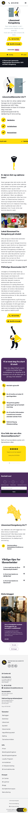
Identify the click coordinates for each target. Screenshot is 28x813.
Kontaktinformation (22, 484)
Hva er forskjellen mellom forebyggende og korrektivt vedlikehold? (13, 626)
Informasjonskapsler (14, 800)
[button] (25, 3)
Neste (14, 491)
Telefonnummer (5, 484)
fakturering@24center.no (7, 700)
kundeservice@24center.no (13, 688)
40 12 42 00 (6, 703)
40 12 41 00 (5, 695)
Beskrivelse (13, 484)
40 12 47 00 (14, 3)
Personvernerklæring (14, 803)
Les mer (7, 639)
